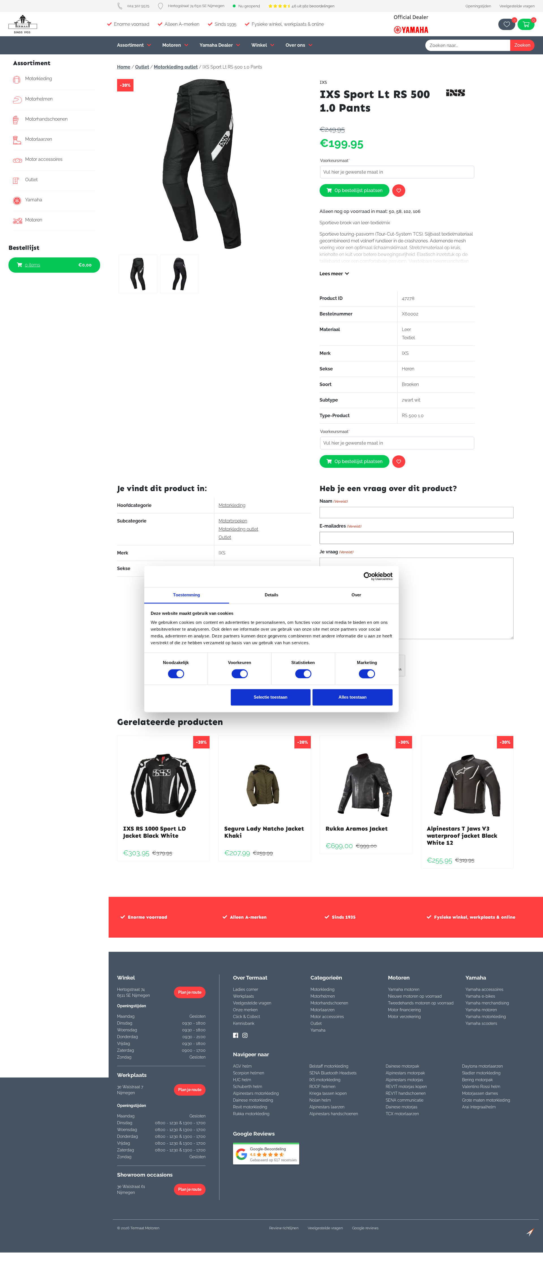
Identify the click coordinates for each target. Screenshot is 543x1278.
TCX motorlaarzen (402, 1113)
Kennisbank (243, 1023)
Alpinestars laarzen (326, 1107)
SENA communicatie (404, 1100)
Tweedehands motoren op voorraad (421, 1003)
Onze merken (245, 1010)
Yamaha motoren (403, 989)
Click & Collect (246, 1016)
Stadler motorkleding (481, 1073)
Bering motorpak (477, 1080)
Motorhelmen (39, 99)
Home (123, 67)
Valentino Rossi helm (481, 1086)
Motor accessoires (44, 159)
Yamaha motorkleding (486, 1016)
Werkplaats (243, 996)
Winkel (259, 45)
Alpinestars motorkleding (256, 1093)
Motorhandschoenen (46, 119)
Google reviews (365, 1228)
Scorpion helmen (248, 1073)
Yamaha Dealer (217, 45)
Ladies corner (245, 989)
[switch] (240, 673)
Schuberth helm (247, 1086)
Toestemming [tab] (186, 594)
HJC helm (242, 1080)
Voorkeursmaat (335, 160)
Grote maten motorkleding (486, 1100)
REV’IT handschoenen (406, 1093)
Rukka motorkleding (251, 1113)
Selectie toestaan (270, 697)
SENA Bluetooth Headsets (333, 1073)
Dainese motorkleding (253, 1100)
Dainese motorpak (402, 1066)
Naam (334, 501)
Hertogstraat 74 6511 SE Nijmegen (196, 6)
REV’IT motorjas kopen (406, 1086)
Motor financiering (404, 1010)
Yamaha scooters (481, 1023)
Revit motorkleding (250, 1107)
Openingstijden (478, 6)
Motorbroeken (233, 521)
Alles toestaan (353, 697)
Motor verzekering (404, 1016)
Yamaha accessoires (484, 989)
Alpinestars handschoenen (333, 1113)
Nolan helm (320, 1100)
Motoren (172, 45)
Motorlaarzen (38, 139)
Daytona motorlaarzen (482, 1066)
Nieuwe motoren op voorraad (415, 996)
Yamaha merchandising (487, 1003)
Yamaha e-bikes (480, 996)
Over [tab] (356, 594)
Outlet (31, 179)
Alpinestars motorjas (404, 1080)
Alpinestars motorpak (405, 1073)
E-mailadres (340, 526)
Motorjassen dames (480, 1093)
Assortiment (131, 45)
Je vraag (336, 551)
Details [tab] (272, 594)
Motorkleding (38, 78)
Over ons (296, 45)
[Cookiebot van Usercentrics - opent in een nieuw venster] (368, 576)
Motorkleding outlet (176, 67)
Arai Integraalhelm (479, 1107)
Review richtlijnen (283, 1228)
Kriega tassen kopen (328, 1093)
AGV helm (242, 1066)
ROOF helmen (322, 1086)
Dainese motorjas (401, 1107)
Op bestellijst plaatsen (358, 190)
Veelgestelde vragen (517, 6)
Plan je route (189, 992)
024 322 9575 (138, 6)
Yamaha (33, 199)
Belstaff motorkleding (328, 1066)
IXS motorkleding (325, 1080)
